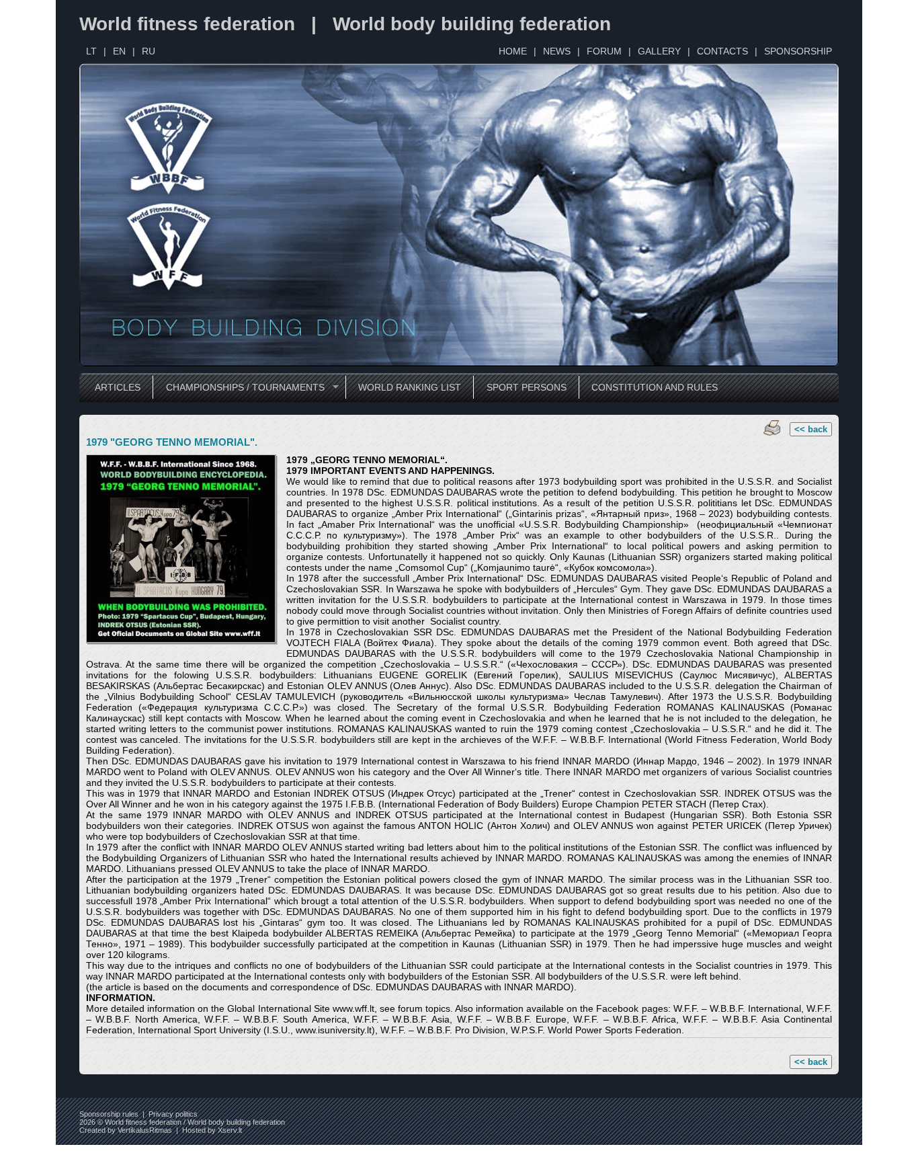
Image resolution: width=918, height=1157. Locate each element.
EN (119, 51)
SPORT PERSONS (527, 387)
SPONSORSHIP (798, 51)
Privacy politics (173, 1114)
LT (91, 51)
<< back (810, 429)
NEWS (557, 51)
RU (148, 51)
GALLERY (659, 51)
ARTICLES (117, 387)
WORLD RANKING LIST (409, 387)
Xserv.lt (230, 1130)
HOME (513, 51)
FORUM (604, 51)
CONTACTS (722, 51)
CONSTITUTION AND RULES (654, 387)
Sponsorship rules (108, 1114)
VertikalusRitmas (145, 1130)
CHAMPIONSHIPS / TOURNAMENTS (238, 387)
